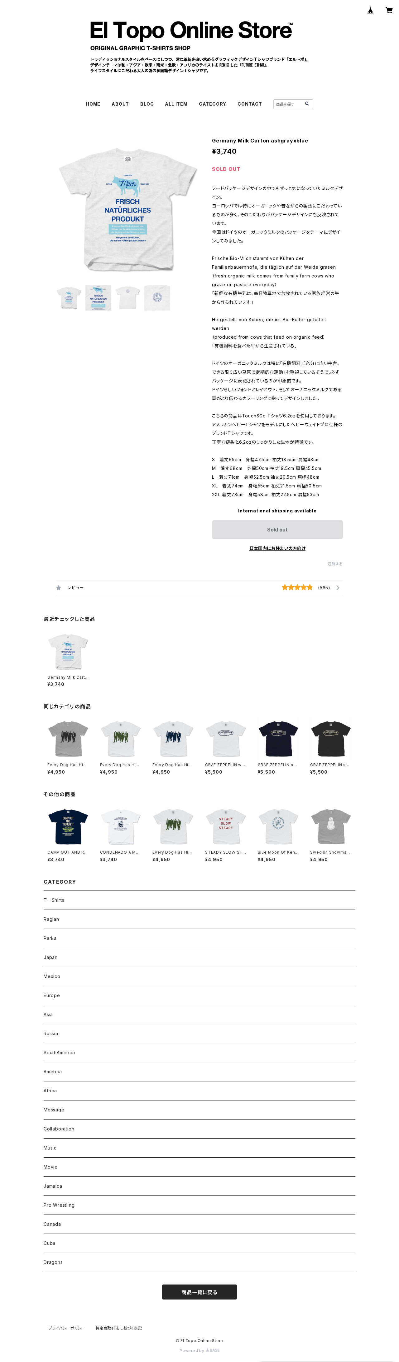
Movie (51, 1167)
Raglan (51, 919)
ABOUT (120, 104)
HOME (93, 104)
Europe (52, 995)
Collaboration (59, 1128)
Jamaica (53, 1186)
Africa (50, 1090)
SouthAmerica (59, 1052)
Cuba (49, 1243)
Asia (48, 1014)
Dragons (53, 1262)
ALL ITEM (176, 104)
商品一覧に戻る (199, 1292)
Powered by (193, 1350)
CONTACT (250, 104)
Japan (51, 957)
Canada (52, 1224)
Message (54, 1109)
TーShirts (54, 900)
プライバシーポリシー (67, 1328)
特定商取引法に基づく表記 (118, 1328)
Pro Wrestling (59, 1205)
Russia (51, 1033)
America (53, 1071)
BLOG (147, 104)
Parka (50, 938)
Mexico (52, 976)
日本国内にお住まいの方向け (277, 548)
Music (50, 1147)
